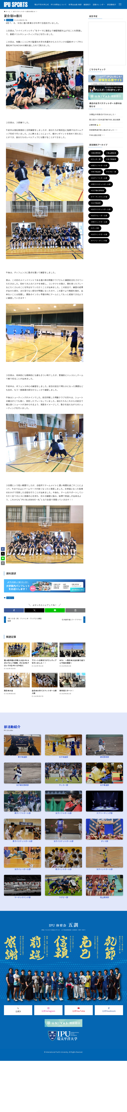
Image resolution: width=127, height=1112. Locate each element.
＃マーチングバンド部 (99, 197)
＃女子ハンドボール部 (99, 234)
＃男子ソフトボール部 (99, 165)
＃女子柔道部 (111, 159)
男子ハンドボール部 (63, 869)
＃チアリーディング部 (99, 240)
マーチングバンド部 (22, 897)
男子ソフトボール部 (23, 813)
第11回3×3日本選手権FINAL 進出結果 (104, 119)
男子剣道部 (22, 757)
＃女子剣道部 (96, 203)
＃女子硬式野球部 (97, 190)
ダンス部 (104, 841)
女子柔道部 (104, 785)
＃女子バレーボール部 (99, 215)
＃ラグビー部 (111, 171)
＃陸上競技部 (111, 153)
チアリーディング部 (104, 813)
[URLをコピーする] (75, 610)
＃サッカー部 (96, 159)
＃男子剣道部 (96, 171)
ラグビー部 (63, 897)
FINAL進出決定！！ (97, 135)
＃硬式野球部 (96, 153)
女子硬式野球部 (22, 785)
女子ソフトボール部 (63, 813)
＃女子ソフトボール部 (99, 178)
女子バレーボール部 (23, 869)
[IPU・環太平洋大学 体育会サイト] (16, 4)
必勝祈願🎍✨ (95, 125)
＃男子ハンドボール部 (99, 222)
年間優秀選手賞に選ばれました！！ (103, 130)
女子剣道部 (63, 757)
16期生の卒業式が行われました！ (102, 114)
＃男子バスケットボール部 (101, 184)
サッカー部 (63, 785)
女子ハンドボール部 (104, 869)
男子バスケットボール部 (22, 841)
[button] (120, 4)
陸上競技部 (104, 897)
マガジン (10, 20)
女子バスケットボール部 (63, 841)
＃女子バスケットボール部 (101, 209)
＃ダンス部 (95, 228)
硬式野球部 (104, 757)
